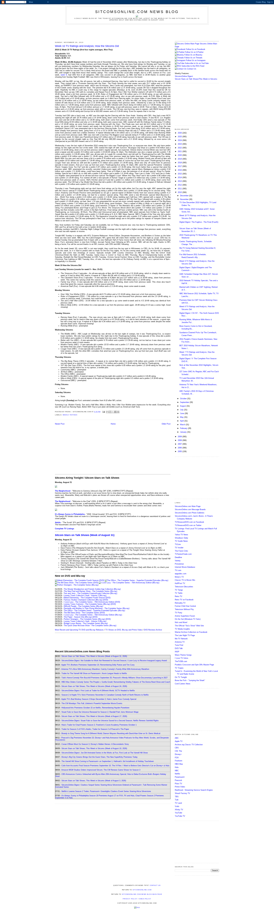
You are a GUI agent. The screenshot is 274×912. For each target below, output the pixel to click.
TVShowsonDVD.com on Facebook (189, 522)
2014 (180, 177)
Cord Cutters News (182, 684)
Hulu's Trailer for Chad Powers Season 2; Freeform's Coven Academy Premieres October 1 (99, 725)
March (183, 424)
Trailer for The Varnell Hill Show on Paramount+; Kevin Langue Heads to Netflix (94, 673)
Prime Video (180, 787)
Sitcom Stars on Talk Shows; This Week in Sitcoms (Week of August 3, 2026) (94, 781)
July (182, 410)
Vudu (177, 806)
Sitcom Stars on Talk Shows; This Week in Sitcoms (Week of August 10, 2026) (94, 748)
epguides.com (180, 574)
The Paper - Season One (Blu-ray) (78, 617)
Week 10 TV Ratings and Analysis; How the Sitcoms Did (87, 46)
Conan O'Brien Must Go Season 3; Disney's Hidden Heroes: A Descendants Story (95, 744)
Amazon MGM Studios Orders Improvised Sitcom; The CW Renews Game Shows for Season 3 (100, 770)
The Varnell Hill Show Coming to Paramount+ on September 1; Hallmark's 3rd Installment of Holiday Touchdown (108, 761)
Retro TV (178, 596)
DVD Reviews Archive (153, 630)
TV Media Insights (182, 629)
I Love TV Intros (181, 658)
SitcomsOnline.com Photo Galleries (189, 513)
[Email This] (107, 411)
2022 (180, 148)
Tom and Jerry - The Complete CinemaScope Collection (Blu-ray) (90, 593)
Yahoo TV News (181, 535)
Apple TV (179, 741)
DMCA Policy (145, 899)
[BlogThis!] (110, 411)
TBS (177, 797)
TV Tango (179, 590)
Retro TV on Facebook (184, 600)
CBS (177, 748)
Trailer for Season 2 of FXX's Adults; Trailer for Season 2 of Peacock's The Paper (95, 729)
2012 (180, 185)
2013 (180, 181)
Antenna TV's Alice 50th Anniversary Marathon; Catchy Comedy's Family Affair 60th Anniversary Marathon (105, 669)
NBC (177, 771)
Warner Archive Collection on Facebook (191, 632)
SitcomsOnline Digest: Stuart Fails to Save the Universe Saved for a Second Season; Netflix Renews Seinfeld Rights (110, 720)
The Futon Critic (181, 551)
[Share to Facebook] (115, 411)
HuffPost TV (180, 583)
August (183, 406)
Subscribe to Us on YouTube (197, 63)
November (184, 199)
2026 (180, 133)
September (185, 402)
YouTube (178, 813)
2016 (180, 170)
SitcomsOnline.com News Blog (137, 12)
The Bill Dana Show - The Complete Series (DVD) (84, 613)
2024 (180, 140)
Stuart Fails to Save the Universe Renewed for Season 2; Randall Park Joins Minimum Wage (100, 712)
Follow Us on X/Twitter (194, 52)
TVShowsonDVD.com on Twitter (188, 525)
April (182, 421)
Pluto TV (178, 784)
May (182, 417)
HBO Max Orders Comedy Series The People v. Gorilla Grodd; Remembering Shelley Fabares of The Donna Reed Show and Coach (116, 682)
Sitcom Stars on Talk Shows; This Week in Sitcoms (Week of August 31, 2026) (94, 656)
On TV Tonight (181, 677)
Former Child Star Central (185, 606)
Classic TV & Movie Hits (185, 580)
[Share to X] (112, 411)
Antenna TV (180, 642)
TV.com (178, 570)
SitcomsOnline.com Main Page (188, 506)
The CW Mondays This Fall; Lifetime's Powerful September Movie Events (92, 703)
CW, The (178, 751)
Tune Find (179, 645)
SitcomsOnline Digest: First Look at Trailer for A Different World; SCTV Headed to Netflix (98, 690)
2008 (180, 440)
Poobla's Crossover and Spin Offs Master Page (194, 665)
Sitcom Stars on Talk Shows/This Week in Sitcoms (196, 79)
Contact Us (191, 69)
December (184, 196)
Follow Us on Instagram (196, 60)
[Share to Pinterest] (118, 411)
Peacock (178, 780)
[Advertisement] (137, 32)
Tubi (176, 800)
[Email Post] (103, 411)
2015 (180, 174)
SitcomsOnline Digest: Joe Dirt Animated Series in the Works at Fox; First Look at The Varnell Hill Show (105, 753)
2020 (180, 155)
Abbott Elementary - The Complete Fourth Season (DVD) (87, 598)
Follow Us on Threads (193, 58)
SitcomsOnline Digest (184, 76)
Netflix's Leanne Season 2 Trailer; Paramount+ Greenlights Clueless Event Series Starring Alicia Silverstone (106, 791)
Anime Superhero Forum (185, 616)
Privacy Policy (130, 899)
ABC (177, 738)
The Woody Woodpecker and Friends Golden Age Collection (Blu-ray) (92, 589)
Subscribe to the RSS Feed (193, 66)
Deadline (178, 557)
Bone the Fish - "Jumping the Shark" (190, 680)
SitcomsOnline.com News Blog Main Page (142, 894)
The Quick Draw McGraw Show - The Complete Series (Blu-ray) (90, 625)
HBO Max (179, 764)
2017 (180, 166)
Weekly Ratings (70, 415)
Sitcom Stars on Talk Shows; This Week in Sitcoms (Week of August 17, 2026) (94, 716)
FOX (177, 757)
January (183, 432)
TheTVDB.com (181, 661)
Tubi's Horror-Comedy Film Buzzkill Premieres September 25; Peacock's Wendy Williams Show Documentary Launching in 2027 (115, 678)
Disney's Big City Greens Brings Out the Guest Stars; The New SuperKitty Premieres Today (100, 757)
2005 (180, 451)
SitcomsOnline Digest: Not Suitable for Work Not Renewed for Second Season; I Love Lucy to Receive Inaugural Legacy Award (114, 660)
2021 (180, 151)
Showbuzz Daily (181, 538)
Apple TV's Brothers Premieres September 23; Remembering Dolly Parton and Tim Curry (98, 665)
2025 (180, 136)
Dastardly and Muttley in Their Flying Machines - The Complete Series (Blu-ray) (96, 608)
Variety (178, 561)
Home (113, 424)
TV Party (178, 613)
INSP (177, 652)
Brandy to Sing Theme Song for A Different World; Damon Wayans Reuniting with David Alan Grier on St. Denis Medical (111, 733)
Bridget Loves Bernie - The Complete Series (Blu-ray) (86, 623)
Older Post (166, 424)
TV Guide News (181, 541)
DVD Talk (179, 648)
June (182, 413)
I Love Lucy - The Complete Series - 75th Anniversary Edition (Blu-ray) (93, 615)
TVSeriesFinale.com (183, 554)
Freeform (178, 761)
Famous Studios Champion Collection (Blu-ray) (83, 600)
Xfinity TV (179, 810)
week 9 (64, 75)
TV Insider (179, 548)
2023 (180, 144)
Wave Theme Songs (183, 655)
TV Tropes (179, 668)
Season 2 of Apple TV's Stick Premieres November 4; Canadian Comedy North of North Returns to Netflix (105, 695)
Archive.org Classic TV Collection (189, 744)
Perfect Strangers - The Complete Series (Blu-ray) (84, 619)
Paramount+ (180, 777)
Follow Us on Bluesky (193, 55)
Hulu (177, 767)
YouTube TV (180, 816)
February (184, 428)
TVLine (178, 544)
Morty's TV (179, 577)
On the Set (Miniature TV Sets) (188, 619)
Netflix (177, 774)
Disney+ (178, 754)
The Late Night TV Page (185, 635)
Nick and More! (181, 622)
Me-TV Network (181, 639)
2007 (180, 444)
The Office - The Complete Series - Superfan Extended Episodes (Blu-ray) (94, 610)
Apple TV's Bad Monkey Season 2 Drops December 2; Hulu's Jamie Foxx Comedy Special (98, 699)
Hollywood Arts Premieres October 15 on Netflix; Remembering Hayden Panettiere (95, 708)
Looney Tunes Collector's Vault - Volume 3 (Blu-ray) (85, 621)
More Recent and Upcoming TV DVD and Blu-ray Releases (79, 630)
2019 (180, 159)
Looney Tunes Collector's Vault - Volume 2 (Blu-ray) (85, 595)
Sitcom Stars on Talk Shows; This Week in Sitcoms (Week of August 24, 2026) (94, 686)
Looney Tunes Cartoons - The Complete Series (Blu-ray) (87, 604)
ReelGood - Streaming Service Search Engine (194, 790)
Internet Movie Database (185, 567)
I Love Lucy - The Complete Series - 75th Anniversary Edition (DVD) (92, 602)
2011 (180, 189)
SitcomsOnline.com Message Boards (190, 509)
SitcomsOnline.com (142, 890)
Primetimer (179, 564)
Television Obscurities (184, 587)
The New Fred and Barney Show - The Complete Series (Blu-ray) (90, 591)
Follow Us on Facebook (195, 49)
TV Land (178, 803)
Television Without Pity (184, 609)
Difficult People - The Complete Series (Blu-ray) (83, 606)
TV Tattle (178, 593)
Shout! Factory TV (182, 793)
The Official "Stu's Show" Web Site (189, 626)
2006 (180, 448)
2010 (180, 192)
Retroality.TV (180, 603)
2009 (180, 436)
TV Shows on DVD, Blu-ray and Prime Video (123, 630)
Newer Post (60, 424)
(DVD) (105, 600)
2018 (180, 163)
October (183, 398)
